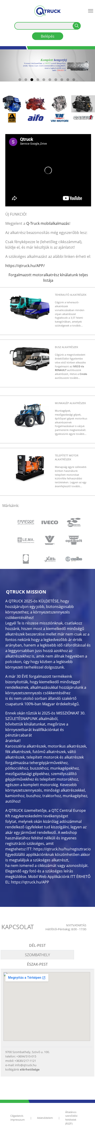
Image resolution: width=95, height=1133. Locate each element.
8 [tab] (62, 80)
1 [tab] (20, 80)
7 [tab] (56, 80)
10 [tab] (74, 80)
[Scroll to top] (84, 1122)
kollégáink (22, 1069)
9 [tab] (68, 80)
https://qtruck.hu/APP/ (25, 265)
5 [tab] (44, 80)
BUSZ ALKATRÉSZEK (66, 347)
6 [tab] (50, 80)
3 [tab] (32, 80)
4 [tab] (38, 80)
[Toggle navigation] (90, 11)
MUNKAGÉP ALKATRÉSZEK (70, 403)
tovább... (77, 325)
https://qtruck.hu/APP (30, 882)
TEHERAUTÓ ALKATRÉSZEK (70, 294)
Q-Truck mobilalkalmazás (47, 223)
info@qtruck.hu (25, 1065)
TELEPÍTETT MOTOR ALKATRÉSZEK (66, 457)
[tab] (37, 945)
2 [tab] (26, 80)
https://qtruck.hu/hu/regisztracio (62, 849)
